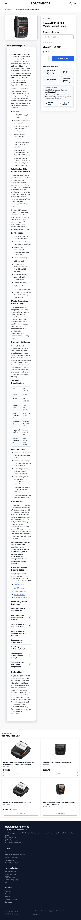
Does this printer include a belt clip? (18, 648)
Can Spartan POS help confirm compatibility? (17, 665)
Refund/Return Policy (12, 863)
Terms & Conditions (11, 857)
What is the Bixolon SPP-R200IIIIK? (18, 610)
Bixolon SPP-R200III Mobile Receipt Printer (25, 9)
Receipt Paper (19, 585)
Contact (7, 852)
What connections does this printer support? (17, 618)
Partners (8, 891)
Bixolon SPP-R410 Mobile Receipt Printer (57, 763)
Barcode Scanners (20, 591)
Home (9, 9)
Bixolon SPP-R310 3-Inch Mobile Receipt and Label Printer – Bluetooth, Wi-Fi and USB (18, 763)
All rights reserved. (11, 914)
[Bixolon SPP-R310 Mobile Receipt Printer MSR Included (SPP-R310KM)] (60, 789)
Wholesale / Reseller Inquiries (15, 854)
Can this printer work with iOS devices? (18, 625)
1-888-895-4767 (12, 837)
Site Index (8, 902)
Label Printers (19, 588)
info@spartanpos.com (14, 840)
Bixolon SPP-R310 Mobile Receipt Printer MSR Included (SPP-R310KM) (59, 803)
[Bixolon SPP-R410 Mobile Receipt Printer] (60, 749)
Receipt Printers (19, 594)
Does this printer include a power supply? (17, 656)
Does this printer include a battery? (17, 641)
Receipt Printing (10, 874)
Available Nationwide (14, 842)
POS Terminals (10, 877)
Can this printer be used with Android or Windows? (18, 633)
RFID (6, 882)
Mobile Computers (20, 598)
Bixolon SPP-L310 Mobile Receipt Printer (17, 802)
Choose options (20, 774)
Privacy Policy (9, 860)
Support (7, 896)
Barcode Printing (10, 871)
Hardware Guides (11, 899)
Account (8, 894)
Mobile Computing (11, 880)
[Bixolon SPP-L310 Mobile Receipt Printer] (21, 789)
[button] (6, 3)
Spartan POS (15, 911)
